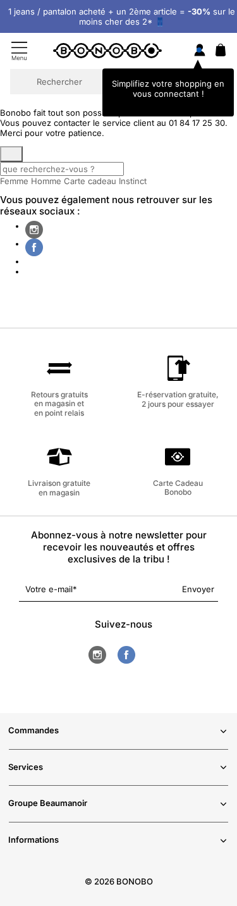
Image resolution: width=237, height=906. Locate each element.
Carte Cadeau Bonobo (178, 487)
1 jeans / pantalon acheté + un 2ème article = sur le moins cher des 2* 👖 (121, 16)
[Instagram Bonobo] (34, 230)
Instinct (133, 181)
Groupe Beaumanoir (47, 803)
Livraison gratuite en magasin (59, 487)
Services (25, 767)
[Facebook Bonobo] (34, 247)
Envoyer (198, 589)
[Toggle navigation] (19, 51)
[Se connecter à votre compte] (199, 51)
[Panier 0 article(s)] (221, 53)
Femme (14, 181)
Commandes (33, 730)
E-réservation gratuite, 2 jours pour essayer (178, 399)
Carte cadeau (90, 181)
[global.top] (224, 749)
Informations (33, 840)
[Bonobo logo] (107, 50)
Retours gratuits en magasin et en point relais (59, 403)
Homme (46, 181)
